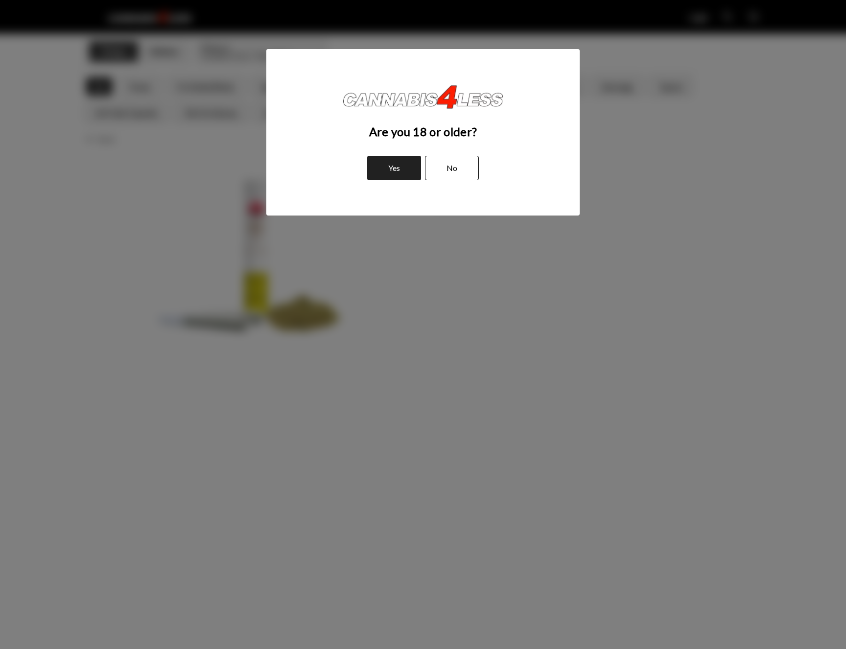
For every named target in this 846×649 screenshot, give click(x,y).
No (451, 167)
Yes (394, 167)
